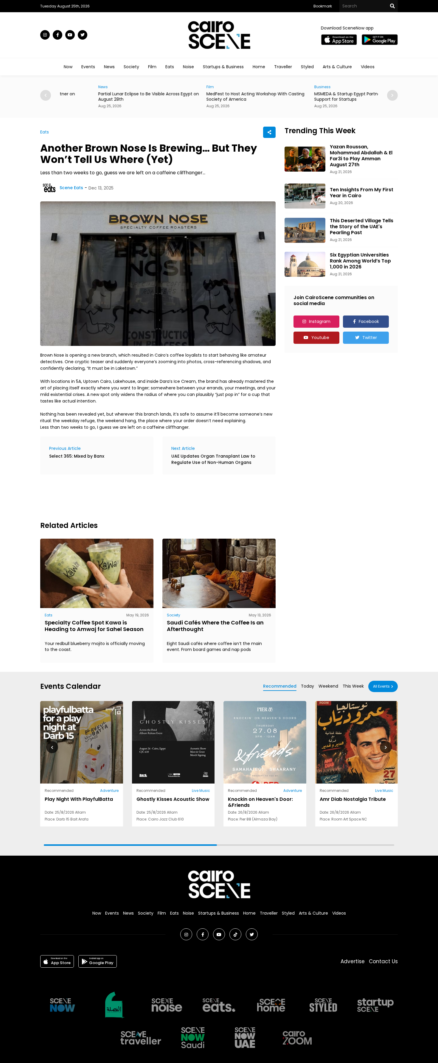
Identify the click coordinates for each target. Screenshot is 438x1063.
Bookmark (322, 6)
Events (88, 67)
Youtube (320, 338)
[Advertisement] (148, 497)
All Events (381, 686)
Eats (169, 67)
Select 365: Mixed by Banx (76, 456)
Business (284, 86)
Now (68, 67)
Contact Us (383, 961)
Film (152, 67)
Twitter (369, 338)
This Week (353, 686)
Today (307, 686)
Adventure (109, 790)
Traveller (283, 67)
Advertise (353, 961)
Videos (368, 67)
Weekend (328, 686)
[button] (392, 95)
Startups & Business (223, 67)
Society (131, 67)
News (109, 67)
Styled (307, 67)
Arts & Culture (337, 67)
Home (259, 67)
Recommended (279, 686)
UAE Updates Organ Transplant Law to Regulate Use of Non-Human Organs (213, 459)
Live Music (201, 790)
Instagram (319, 321)
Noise (188, 67)
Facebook (369, 321)
